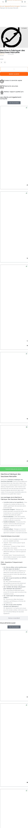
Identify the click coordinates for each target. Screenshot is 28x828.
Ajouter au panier (14, 74)
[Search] (3, 1)
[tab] (14, 469)
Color (1, 59)
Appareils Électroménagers (12, 6)
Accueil (2, 6)
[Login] (22, 1)
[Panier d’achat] (25, 1)
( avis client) (11, 54)
